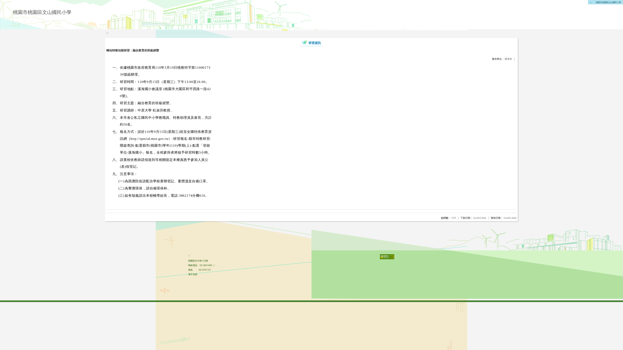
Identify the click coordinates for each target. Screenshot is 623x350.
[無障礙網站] (387, 258)
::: (590, 2)
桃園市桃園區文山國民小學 (608, 2)
